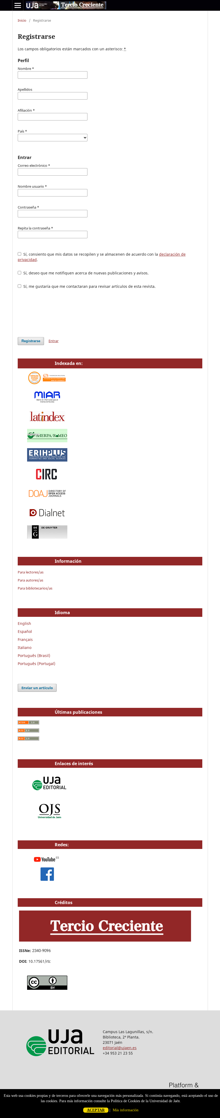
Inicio (22, 20)
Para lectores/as (30, 572)
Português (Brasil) (34, 655)
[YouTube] (47, 864)
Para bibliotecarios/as (35, 588)
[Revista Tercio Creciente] (105, 940)
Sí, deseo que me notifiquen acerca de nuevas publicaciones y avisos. (85, 272)
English (24, 623)
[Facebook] (47, 879)
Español (25, 631)
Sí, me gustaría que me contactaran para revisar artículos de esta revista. (89, 286)
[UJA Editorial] (50, 792)
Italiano (24, 647)
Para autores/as (30, 580)
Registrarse (30, 341)
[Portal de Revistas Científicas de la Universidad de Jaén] (50, 820)
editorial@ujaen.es (120, 1047)
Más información (125, 1110)
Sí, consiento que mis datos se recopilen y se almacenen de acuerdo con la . (102, 257)
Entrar (53, 340)
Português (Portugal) (36, 663)
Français (25, 639)
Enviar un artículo (37, 687)
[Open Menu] (17, 5)
